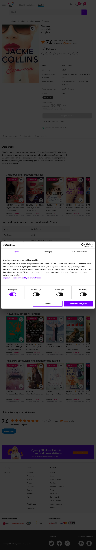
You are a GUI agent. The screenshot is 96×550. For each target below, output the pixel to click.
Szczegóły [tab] (48, 252)
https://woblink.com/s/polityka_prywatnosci (22, 278)
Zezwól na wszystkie (78, 304)
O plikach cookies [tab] (79, 252)
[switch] (36, 294)
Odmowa (47, 304)
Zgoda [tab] (16, 252)
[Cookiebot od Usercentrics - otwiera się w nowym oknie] (83, 245)
